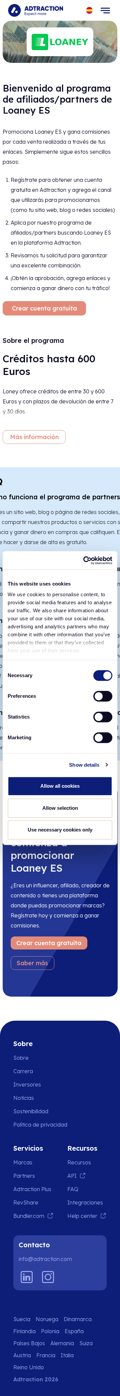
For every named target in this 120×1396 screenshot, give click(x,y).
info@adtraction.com (45, 1259)
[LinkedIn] (27, 1277)
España (74, 1331)
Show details (84, 765)
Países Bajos (29, 1343)
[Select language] (89, 10)
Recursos (79, 1162)
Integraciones (85, 1202)
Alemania (62, 1343)
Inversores (27, 1084)
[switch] (102, 696)
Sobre (21, 1057)
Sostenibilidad (30, 1111)
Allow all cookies (60, 786)
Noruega (47, 1319)
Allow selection (60, 808)
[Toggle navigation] (105, 10)
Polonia (50, 1331)
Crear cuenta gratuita (44, 308)
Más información (34, 437)
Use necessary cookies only (60, 830)
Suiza (86, 1343)
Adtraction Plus (32, 1189)
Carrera (23, 1071)
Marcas (22, 1162)
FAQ (72, 1189)
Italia (67, 1355)
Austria (22, 1355)
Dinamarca (78, 1319)
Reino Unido (28, 1367)
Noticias (23, 1098)
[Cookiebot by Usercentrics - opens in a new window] (84, 560)
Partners (24, 1175)
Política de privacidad (40, 1124)
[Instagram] (48, 1277)
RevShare (25, 1202)
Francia (45, 1355)
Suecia (21, 1319)
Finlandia (24, 1331)
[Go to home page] (35, 10)
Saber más (32, 963)
